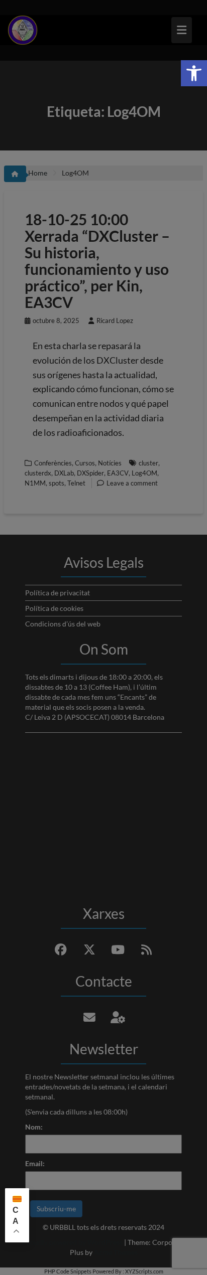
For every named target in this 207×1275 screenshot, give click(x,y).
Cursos (85, 463)
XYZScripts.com (144, 1271)
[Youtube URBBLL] (118, 949)
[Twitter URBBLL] (89, 949)
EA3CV (118, 473)
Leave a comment (132, 483)
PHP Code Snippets (67, 1271)
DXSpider (90, 473)
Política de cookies (54, 608)
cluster (148, 463)
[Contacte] (89, 1017)
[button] (194, 73)
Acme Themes (116, 1252)
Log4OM (144, 473)
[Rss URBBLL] (147, 949)
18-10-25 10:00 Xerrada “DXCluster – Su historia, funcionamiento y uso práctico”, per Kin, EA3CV (97, 260)
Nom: (34, 1127)
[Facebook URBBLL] (61, 949)
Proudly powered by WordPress (73, 1242)
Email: (35, 1163)
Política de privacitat (57, 592)
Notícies (110, 463)
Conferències (53, 463)
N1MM (35, 483)
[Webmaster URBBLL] (118, 1017)
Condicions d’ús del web (62, 623)
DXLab (64, 473)
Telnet (76, 483)
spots (56, 483)
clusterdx (38, 473)
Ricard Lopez (114, 320)
